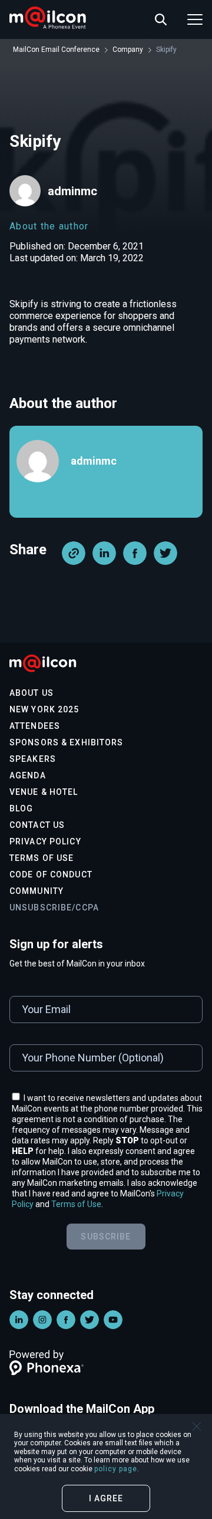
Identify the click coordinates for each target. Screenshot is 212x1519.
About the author (48, 226)
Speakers (32, 759)
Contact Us (37, 825)
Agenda (27, 775)
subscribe (106, 1236)
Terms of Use (41, 858)
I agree (106, 1498)
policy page (115, 1469)
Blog (21, 808)
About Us (31, 693)
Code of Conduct (50, 874)
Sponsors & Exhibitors (66, 742)
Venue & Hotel (43, 792)
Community (36, 891)
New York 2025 (44, 709)
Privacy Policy (45, 841)
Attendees (34, 726)
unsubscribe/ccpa (54, 907)
